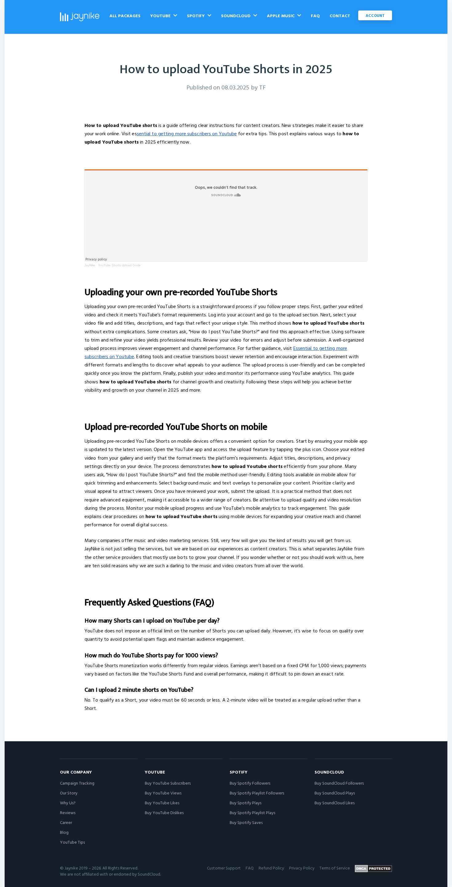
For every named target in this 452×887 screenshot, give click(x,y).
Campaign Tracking (77, 783)
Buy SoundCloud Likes (335, 802)
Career (66, 822)
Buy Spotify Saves (246, 822)
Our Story (68, 793)
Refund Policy (271, 868)
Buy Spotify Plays (245, 802)
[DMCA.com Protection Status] (373, 868)
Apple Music (281, 15)
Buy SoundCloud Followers (339, 783)
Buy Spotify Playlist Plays (252, 812)
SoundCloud (236, 15)
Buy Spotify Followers (250, 783)
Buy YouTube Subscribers (168, 783)
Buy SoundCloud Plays (335, 793)
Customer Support (224, 868)
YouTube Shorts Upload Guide (119, 265)
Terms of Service (334, 868)
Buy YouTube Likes (162, 802)
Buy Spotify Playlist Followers (257, 793)
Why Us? (68, 802)
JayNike (90, 265)
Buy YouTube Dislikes (164, 812)
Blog (64, 832)
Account (375, 15)
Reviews (67, 812)
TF (262, 87)
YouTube (161, 15)
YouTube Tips (72, 842)
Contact (340, 15)
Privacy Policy (302, 868)
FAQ (315, 15)
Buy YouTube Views (163, 793)
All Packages (125, 15)
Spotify (196, 15)
